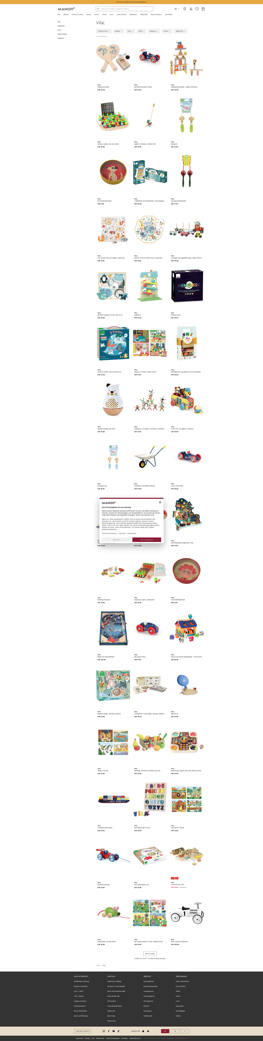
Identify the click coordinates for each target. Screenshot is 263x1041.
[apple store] (143, 1031)
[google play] (148, 1031)
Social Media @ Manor (114, 1006)
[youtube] (114, 1031)
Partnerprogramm (79, 1006)
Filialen (178, 991)
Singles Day (111, 1011)
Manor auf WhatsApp (81, 1016)
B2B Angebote (148, 1001)
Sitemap (87, 1038)
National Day (111, 1021)
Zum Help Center (82, 1031)
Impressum (79, 1038)
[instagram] (104, 1031)
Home (98, 965)
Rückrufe (146, 1006)
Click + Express (79, 996)
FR (175, 1031)
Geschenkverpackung (150, 986)
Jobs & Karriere (181, 986)
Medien (178, 1016)
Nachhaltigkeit (180, 1011)
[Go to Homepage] (66, 9)
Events (178, 996)
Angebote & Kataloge (114, 981)
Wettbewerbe (148, 1016)
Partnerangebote (149, 996)
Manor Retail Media (80, 1011)
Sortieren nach (102, 31)
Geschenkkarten (149, 981)
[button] (60, 14)
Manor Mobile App (113, 996)
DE (175, 9)
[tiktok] (119, 1031)
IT (185, 1031)
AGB (93, 1038)
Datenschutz (100, 1038)
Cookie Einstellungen (113, 1038)
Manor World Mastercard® (116, 991)
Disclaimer (124, 1038)
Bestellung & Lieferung (81, 981)
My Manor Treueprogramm (116, 986)
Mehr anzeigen (150, 953)
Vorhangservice (149, 991)
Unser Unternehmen (182, 981)
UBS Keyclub (111, 1001)
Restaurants (180, 1006)
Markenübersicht (134, 1038)
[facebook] (109, 1031)
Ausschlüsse (148, 1011)
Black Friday (111, 1016)
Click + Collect (78, 991)
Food (177, 1001)
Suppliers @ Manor (80, 1001)
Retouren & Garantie (80, 986)
